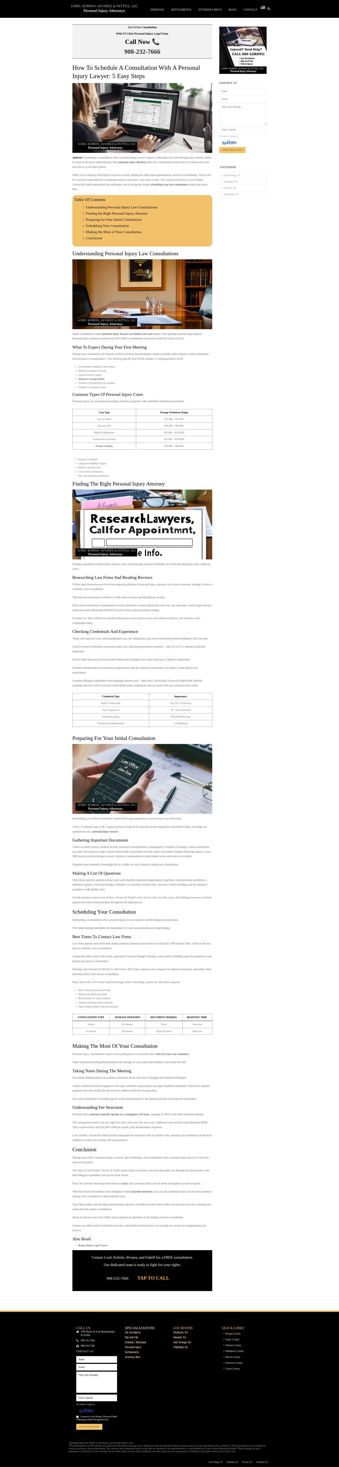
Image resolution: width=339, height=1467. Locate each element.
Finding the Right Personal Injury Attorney (117, 213)
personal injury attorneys (132, 162)
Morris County (233, 1357)
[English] (263, 8)
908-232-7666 (142, 51)
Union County (233, 1368)
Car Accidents (133, 1332)
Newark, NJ (230, 188)
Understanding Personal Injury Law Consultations (122, 207)
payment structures (142, 1191)
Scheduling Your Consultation (107, 226)
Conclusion (94, 238)
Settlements (181, 9)
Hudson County (233, 1345)
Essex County (232, 1339)
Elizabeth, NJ (230, 181)
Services (157, 9)
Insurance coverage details (91, 379)
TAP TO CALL (153, 1278)
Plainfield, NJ (231, 194)
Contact (250, 9)
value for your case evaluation (172, 1054)
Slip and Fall (131, 1337)
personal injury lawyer (105, 831)
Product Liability (104, 446)
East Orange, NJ (232, 175)
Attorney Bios (132, 1357)
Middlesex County (235, 1351)
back (124, 1183)
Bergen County (233, 1333)
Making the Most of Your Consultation (113, 232)
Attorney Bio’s (210, 9)
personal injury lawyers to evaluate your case (128, 333)
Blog (233, 9)
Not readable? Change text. (228, 136)
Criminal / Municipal (135, 1342)
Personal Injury (133, 1347)
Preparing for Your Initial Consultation (114, 219)
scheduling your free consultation (169, 184)
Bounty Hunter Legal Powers (92, 1245)
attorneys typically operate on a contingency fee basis (119, 1114)
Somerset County (234, 1363)
